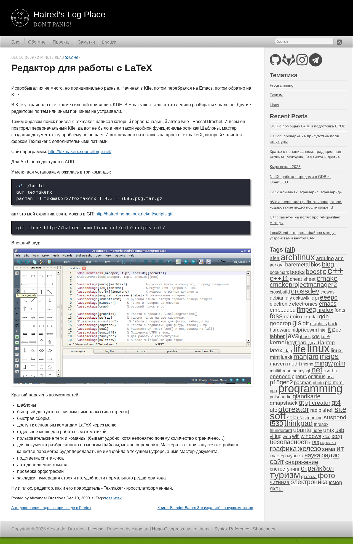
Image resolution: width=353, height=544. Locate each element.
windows (311, 436)
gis (296, 323)
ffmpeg (306, 309)
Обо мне (37, 42)
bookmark (279, 272)
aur (273, 265)
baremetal (297, 265)
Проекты (62, 42)
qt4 (336, 402)
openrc (299, 376)
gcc (304, 316)
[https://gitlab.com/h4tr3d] (288, 63)
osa (330, 376)
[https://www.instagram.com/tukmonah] (302, 63)
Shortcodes (264, 529)
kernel (278, 342)
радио (330, 455)
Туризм (276, 95)
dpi (315, 298)
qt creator (317, 402)
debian (277, 298)
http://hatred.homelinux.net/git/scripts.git (133, 214)
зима (328, 449)
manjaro (306, 356)
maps (329, 356)
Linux (274, 105)
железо (309, 448)
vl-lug (276, 436)
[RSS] (339, 42)
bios (316, 265)
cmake (327, 278)
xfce (326, 436)
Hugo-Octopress (168, 529)
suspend (335, 417)
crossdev (305, 291)
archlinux (298, 257)
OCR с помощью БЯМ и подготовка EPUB (307, 126)
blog (328, 264)
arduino (325, 258)
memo (307, 364)
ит (340, 448)
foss (108, 498)
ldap (288, 350)
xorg (336, 436)
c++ (335, 270)
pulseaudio (281, 396)
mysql (304, 371)
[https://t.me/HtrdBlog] (315, 63)
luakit (286, 357)
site (340, 409)
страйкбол (317, 468)
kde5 (325, 336)
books (297, 272)
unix (328, 430)
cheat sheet (302, 279)
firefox (325, 309)
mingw (323, 363)
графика (283, 448)
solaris (294, 417)
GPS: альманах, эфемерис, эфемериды (306, 192)
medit (293, 364)
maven (278, 364)
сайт (277, 461)
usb (339, 430)
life (299, 348)
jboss (305, 336)
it (329, 329)
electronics (305, 304)
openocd (280, 376)
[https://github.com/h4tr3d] (275, 63)
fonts (340, 310)
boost (314, 271)
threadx (321, 424)
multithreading (284, 371)
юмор (335, 482)
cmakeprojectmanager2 (303, 284)
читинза (280, 482)
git (306, 323)
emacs (327, 303)
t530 (276, 423)
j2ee (336, 330)
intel (322, 330)
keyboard (297, 342)
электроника (309, 482)
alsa (275, 258)
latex (117, 498)
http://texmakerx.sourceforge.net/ (79, 151)
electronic (280, 304)
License (95, 529)
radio (315, 410)
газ (315, 442)
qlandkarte (306, 396)
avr (280, 265)
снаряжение (301, 462)
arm (339, 258)
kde (316, 336)
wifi (295, 436)
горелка (328, 442)
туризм (285, 475)
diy (289, 298)
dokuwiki (302, 298)
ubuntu (302, 429)
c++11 (279, 278)
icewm (310, 330)
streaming (313, 417)
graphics (318, 323)
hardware (280, 330)
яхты (276, 488)
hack (332, 323)
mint (339, 363)
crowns (327, 292)
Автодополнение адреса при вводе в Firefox (51, 508)
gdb (324, 316)
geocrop (280, 323)
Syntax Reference (231, 529)
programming (310, 388)
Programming (281, 85)
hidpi (297, 330)
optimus (316, 376)
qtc (273, 410)
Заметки (86, 42)
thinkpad (298, 423)
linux (318, 348)
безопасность (290, 442)
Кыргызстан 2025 (285, 166)
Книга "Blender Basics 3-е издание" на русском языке (205, 508)
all (290, 249)
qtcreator (293, 409)
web (287, 436)
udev (317, 430)
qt (301, 402)
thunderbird (281, 430)
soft (278, 416)
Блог (16, 42)
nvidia (330, 371)
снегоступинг (285, 469)
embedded (283, 310)
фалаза (309, 476)
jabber (277, 336)
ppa (273, 390)
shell (327, 410)
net (316, 369)
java (292, 336)
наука (312, 455)
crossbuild (280, 292)
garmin (292, 316)
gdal (313, 316)
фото (326, 475)
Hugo (137, 529)
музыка (295, 455)
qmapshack (284, 403)
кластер (278, 456)
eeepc (329, 297)
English (109, 42)
